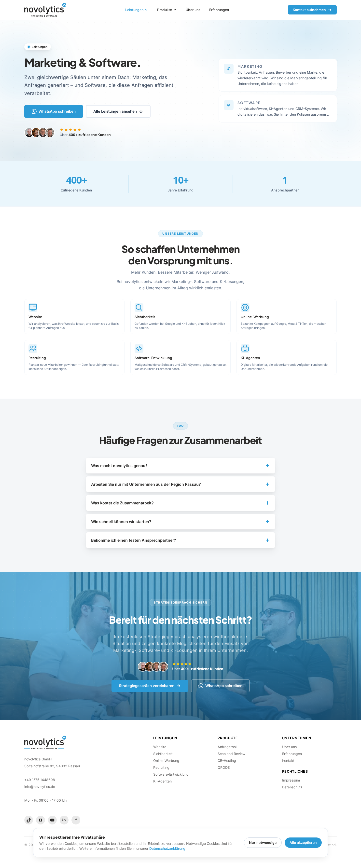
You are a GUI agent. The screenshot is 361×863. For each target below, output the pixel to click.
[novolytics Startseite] (45, 10)
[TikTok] (28, 820)
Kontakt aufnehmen (309, 10)
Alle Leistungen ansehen (115, 111)
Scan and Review (231, 754)
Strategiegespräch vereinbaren (146, 685)
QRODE (224, 767)
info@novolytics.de (39, 786)
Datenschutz (292, 787)
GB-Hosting (227, 760)
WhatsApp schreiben (57, 111)
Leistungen (134, 10)
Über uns (193, 10)
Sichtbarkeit (163, 754)
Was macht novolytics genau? (119, 465)
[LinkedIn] (64, 820)
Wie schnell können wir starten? (121, 521)
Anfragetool (227, 747)
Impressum (291, 780)
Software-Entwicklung (171, 774)
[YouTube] (52, 820)
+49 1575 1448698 (39, 780)
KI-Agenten (162, 781)
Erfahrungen (219, 10)
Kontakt (288, 760)
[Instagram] (40, 820)
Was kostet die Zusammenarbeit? (122, 502)
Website (159, 747)
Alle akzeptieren (303, 842)
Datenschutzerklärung (167, 848)
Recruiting (161, 767)
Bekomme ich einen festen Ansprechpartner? (133, 540)
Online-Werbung (166, 760)
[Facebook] (75, 820)
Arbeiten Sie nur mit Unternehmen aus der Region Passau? (146, 484)
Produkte (164, 10)
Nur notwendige (263, 842)
